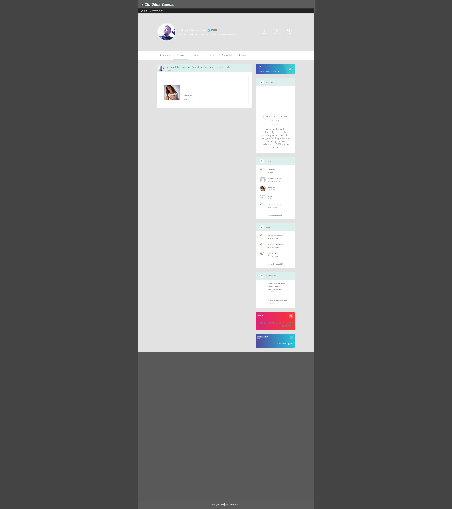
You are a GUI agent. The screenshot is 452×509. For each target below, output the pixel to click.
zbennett (271, 169)
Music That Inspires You (276, 245)
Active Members (152, 357)
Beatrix (143, 490)
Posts (212, 55)
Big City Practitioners (275, 236)
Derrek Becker (146, 424)
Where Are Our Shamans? (277, 301)
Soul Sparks (205, 387)
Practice (204, 381)
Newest (144, 366)
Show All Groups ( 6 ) (275, 264)
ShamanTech (273, 253)
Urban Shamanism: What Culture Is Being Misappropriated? (277, 286)
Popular (163, 366)
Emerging (204, 371)
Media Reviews (206, 378)
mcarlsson (144, 412)
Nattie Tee (205, 67)
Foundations (205, 374)
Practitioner (205, 384)
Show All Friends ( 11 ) (275, 215)
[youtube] (295, 358)
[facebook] (272, 358)
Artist (203, 365)
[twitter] (280, 358)
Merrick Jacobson (274, 205)
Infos (196, 55)
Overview (166, 55)
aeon (270, 196)
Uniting (203, 390)
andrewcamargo (274, 178)
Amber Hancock (146, 439)
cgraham (144, 466)
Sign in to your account (269, 72)
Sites (227, 55)
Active (153, 366)
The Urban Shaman (147, 400)
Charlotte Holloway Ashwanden (151, 478)
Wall (182, 55)
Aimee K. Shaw (146, 375)
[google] (287, 358)
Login (144, 11)
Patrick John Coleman (178, 67)
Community (156, 11)
